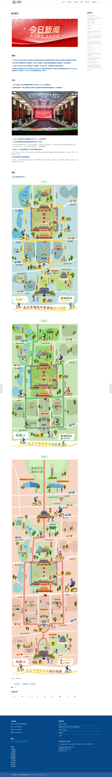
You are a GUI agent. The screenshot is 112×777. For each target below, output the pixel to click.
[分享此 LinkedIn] (45, 696)
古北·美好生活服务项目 (92, 62)
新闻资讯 (89, 25)
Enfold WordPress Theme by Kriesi (39, 774)
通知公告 (13, 764)
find (15, 687)
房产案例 (13, 762)
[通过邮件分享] (75, 696)
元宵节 (88, 28)
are (12, 741)
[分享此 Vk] (60, 696)
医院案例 (13, 753)
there (26, 741)
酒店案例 (13, 766)
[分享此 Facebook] (15, 696)
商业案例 (13, 755)
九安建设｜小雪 (90, 48)
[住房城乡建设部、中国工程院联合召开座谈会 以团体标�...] (110, 388)
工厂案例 (13, 760)
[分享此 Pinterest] (37, 696)
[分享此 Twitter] (22, 696)
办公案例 (13, 751)
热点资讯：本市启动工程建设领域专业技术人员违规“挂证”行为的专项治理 (94, 43)
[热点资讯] (1, 388)
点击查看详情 (67, 63)
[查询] (99, 2)
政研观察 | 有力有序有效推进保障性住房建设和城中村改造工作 (94, 66)
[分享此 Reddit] (67, 696)
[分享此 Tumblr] (52, 696)
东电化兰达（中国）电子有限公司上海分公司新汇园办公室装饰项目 (94, 37)
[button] (25, 684)
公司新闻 (13, 749)
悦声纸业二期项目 (91, 15)
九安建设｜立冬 (90, 50)
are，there (17, 741)
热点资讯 (14, 13)
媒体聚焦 (13, 757)
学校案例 (13, 758)
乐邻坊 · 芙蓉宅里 (91, 23)
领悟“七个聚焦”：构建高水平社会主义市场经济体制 (94, 58)
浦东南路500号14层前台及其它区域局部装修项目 (94, 19)
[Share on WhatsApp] (30, 696)
